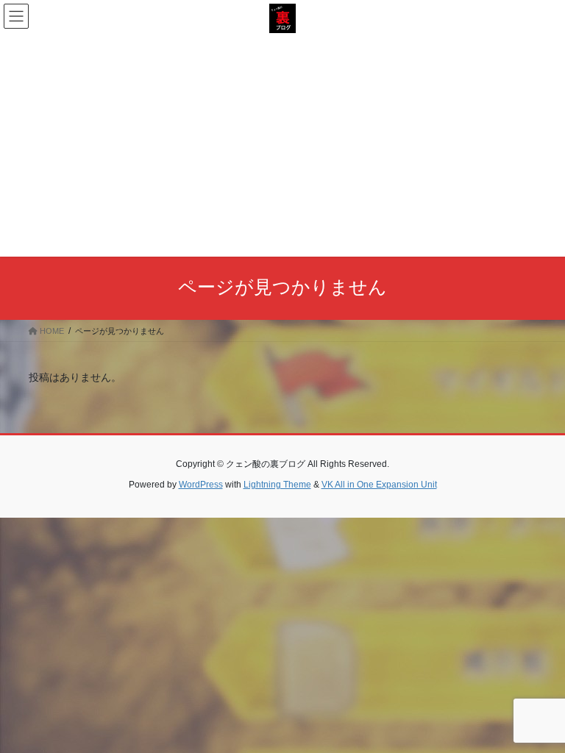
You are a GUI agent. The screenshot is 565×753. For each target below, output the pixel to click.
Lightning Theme (277, 484)
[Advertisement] (282, 143)
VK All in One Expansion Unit (379, 484)
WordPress (201, 484)
